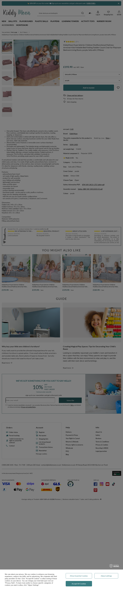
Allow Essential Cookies (79, 576)
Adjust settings (106, 576)
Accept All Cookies (79, 584)
